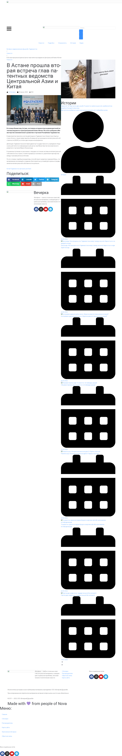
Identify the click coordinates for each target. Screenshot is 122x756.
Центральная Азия (25, 168)
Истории (73, 43)
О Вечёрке (5, 719)
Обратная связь (7, 736)
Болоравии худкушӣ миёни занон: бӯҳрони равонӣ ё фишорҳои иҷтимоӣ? (84, 316)
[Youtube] (45, 209)
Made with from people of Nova (37, 703)
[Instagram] (41, 209)
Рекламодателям (7, 723)
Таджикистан (15, 168)
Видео (81, 43)
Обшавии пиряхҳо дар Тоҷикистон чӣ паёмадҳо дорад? (78, 385)
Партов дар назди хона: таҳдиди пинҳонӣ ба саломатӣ (78, 595)
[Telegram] (50, 209)
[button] (13, 179)
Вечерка (41, 192)
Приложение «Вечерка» (9, 732)
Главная (4, 714)
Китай (8, 168)
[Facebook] (36, 209)
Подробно (51, 43)
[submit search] (81, 31)
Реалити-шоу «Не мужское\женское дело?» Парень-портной (80, 453)
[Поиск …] (97, 28)
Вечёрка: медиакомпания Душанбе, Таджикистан (22, 49)
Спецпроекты (62, 43)
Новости (41, 43)
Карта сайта (6, 727)
